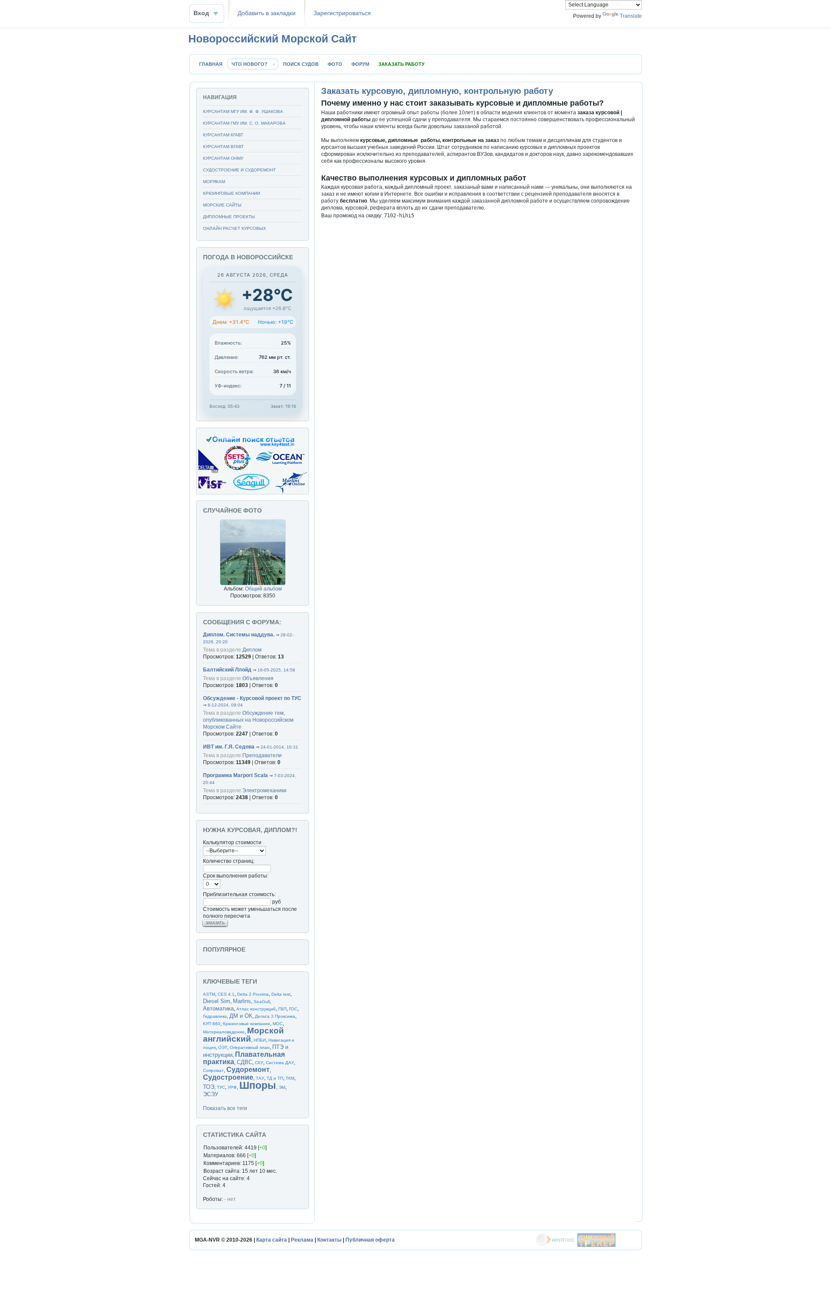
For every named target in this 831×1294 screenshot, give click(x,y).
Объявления (258, 678)
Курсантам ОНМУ (223, 158)
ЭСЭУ (210, 1094)
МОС (278, 1023)
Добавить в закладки (267, 13)
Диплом (251, 650)
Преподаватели (262, 755)
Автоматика (218, 1008)
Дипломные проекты (229, 216)
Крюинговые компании (231, 193)
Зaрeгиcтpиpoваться (342, 13)
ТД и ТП (275, 1078)
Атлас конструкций (256, 1009)
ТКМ (290, 1078)
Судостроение (228, 1077)
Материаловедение (224, 1031)
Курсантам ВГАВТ (223, 146)
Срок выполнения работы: (235, 876)
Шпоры (257, 1085)
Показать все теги (225, 1108)
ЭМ (282, 1087)
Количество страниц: (228, 861)
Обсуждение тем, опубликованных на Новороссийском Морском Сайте (248, 720)
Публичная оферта (370, 1240)
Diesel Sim (216, 1001)
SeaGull (262, 1001)
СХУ (259, 1062)
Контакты (329, 1240)
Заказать (215, 923)
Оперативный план (250, 1047)
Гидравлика (215, 1016)
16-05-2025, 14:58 (276, 670)
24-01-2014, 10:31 (279, 747)
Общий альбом (263, 589)
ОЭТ (222, 1047)
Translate (631, 16)
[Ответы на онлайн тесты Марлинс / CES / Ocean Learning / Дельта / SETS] (252, 493)
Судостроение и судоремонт (239, 170)
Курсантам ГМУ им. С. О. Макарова (244, 123)
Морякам (214, 181)
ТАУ (260, 1078)
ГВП (282, 1009)
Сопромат (213, 1070)
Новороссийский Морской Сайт (272, 38)
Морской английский (243, 1034)
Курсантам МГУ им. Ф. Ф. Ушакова (243, 111)
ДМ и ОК (240, 1016)
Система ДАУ (280, 1062)
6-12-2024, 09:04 (225, 705)
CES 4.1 (226, 994)
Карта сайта (271, 1240)
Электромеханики (264, 790)
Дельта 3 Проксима (275, 1016)
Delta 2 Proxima (253, 994)
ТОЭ (208, 1087)
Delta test (280, 994)
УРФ (232, 1087)
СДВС (244, 1062)
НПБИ (260, 1040)
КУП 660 (211, 1023)
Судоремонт (248, 1069)
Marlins (242, 1001)
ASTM (209, 994)
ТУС (221, 1087)
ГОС (293, 1009)
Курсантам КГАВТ (223, 134)
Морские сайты (222, 205)
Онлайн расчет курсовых (234, 228)
